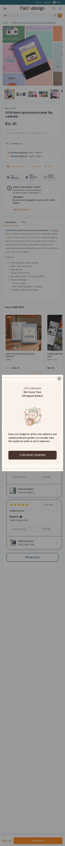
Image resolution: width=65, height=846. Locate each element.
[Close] (59, 378)
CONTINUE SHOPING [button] (32, 455)
